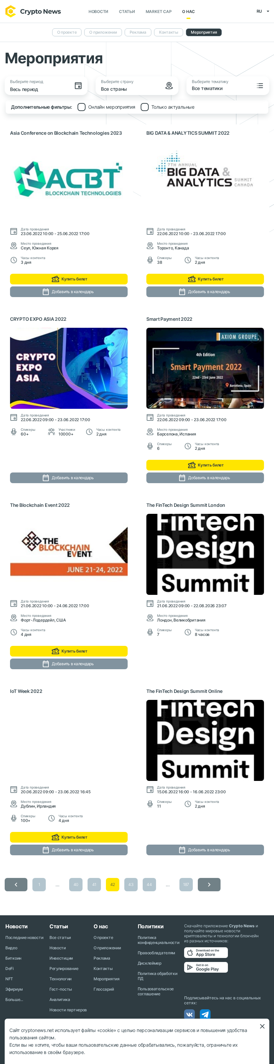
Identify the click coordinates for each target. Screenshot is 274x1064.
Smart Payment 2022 (169, 319)
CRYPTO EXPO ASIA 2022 (38, 319)
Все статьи (60, 937)
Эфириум (14, 989)
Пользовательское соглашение (156, 991)
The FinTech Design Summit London (185, 505)
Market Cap (159, 11)
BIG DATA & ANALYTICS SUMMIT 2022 (188, 133)
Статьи (127, 11)
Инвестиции (61, 958)
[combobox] (138, 89)
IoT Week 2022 (26, 691)
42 (112, 884)
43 (130, 884)
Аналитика (59, 999)
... (57, 884)
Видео (11, 947)
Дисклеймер (149, 963)
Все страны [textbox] (114, 89)
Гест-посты (60, 989)
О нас (188, 11)
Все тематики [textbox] (207, 88)
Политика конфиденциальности (158, 940)
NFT (9, 978)
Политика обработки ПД (157, 976)
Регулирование (63, 968)
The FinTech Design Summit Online (184, 691)
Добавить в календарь (73, 291)
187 (186, 884)
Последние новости (24, 937)
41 (94, 884)
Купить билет (74, 278)
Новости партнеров (68, 1009)
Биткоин (13, 958)
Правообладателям (156, 952)
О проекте (67, 32)
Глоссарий (104, 989)
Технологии (60, 978)
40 (76, 884)
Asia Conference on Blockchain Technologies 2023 (66, 133)
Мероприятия (204, 32)
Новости (98, 11)
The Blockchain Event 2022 (40, 505)
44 (149, 884)
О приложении (103, 32)
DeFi (9, 968)
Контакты (168, 32)
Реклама (138, 32)
